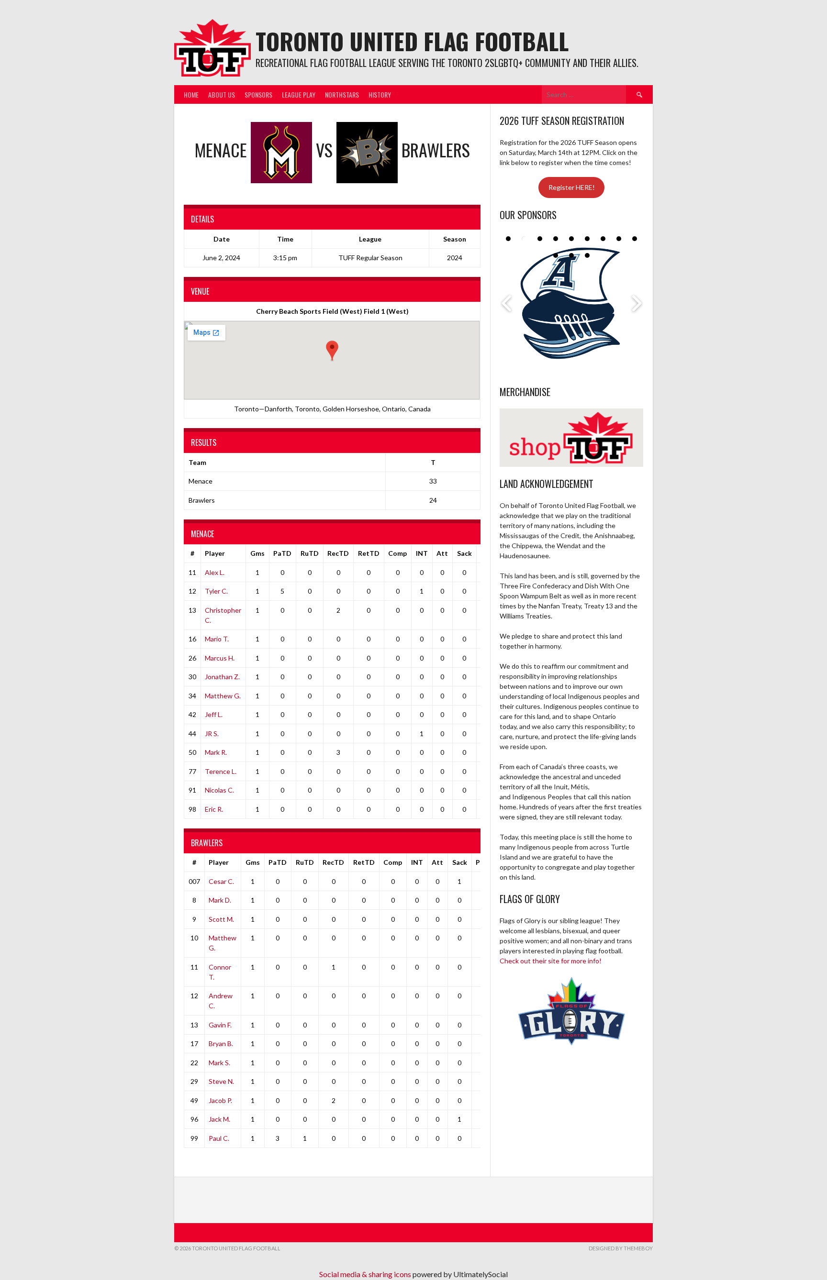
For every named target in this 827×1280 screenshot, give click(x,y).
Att (442, 553)
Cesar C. (221, 881)
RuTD (310, 553)
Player (215, 553)
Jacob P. (220, 1100)
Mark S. (219, 1063)
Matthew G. (223, 696)
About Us (221, 94)
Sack (464, 553)
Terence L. (220, 771)
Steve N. (221, 1081)
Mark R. (216, 752)
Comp (397, 553)
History (380, 94)
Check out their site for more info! (551, 961)
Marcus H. (220, 658)
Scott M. (221, 919)
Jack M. (219, 1119)
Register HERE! (571, 187)
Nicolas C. (219, 790)
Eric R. (214, 809)
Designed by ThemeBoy (621, 1248)
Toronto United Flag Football (412, 41)
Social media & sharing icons (366, 1274)
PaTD (282, 553)
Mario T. (217, 639)
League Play (298, 94)
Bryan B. (221, 1043)
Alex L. (214, 572)
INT (422, 553)
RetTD (369, 553)
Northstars (342, 94)
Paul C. (219, 1138)
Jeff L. (214, 714)
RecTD (338, 553)
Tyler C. (216, 591)
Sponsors (258, 94)
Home (191, 94)
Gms (257, 553)
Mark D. (220, 900)
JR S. (212, 733)
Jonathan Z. (222, 677)
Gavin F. (220, 1025)
